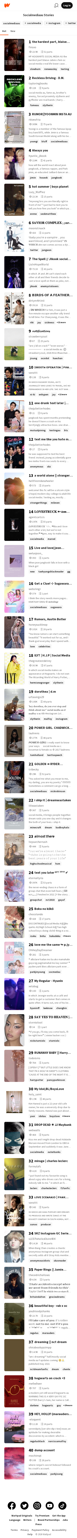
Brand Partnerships (49, 1520)
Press (38, 1524)
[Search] (56, 5)
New (13, 31)
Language (14, 1520)
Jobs (65, 1520)
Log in (67, 5)
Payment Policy (40, 1530)
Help (30, 1534)
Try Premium (42, 1515)
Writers (27, 1520)
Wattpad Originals (21, 1515)
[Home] (27, 5)
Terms (14, 1530)
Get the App (59, 1515)
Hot (4, 31)
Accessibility (59, 1530)
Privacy (25, 1530)
